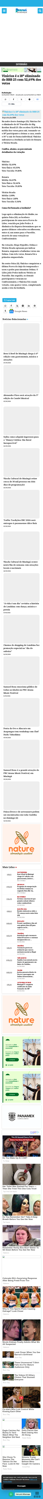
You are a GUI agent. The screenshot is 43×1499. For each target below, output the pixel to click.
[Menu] (4, 10)
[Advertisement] (21, 37)
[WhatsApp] (11, 1494)
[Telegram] (29, 99)
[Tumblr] (5, 311)
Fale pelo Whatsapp (23, 1494)
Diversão (21, 64)
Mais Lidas (10, 867)
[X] (21, 99)
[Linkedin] (29, 306)
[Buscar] (40, 10)
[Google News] (37, 99)
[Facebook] (13, 99)
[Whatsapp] (5, 99)
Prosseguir (21, 1486)
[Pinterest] (34, 306)
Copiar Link (10, 300)
